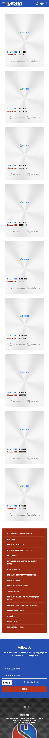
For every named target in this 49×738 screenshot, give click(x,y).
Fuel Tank (12, 555)
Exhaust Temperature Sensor (21, 575)
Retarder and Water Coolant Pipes (22, 562)
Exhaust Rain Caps (15, 627)
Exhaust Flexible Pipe (17, 586)
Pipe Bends (12, 621)
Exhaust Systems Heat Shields (22, 605)
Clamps (11, 616)
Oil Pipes (11, 539)
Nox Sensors (13, 569)
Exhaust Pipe (13, 580)
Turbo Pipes (13, 591)
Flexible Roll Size (15, 610)
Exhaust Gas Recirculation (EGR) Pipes (23, 598)
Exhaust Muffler (15, 544)
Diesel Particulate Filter (19, 550)
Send (24, 689)
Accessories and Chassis (19, 533)
